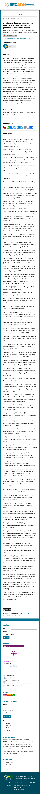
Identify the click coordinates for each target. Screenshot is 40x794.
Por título (8, 728)
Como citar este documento (13, 678)
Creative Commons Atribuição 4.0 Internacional (17, 614)
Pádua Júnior (20, 19)
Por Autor (8, 726)
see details (13, 666)
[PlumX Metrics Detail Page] (13, 653)
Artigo (11, 46)
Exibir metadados (10, 676)
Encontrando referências (12, 681)
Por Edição (9, 723)
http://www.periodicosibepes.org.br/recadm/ (20, 785)
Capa (4, 19)
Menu (20, 14)
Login (4, 628)
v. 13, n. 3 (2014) (11, 19)
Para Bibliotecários (11, 767)
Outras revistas (10, 730)
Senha (5, 632)
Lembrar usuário (9, 635)
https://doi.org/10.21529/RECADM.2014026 (18, 39)
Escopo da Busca (8, 710)
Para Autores (9, 765)
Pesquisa (5, 704)
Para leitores (9, 763)
